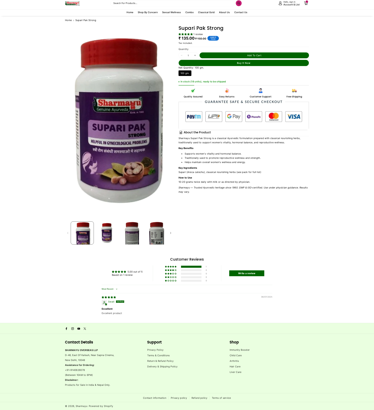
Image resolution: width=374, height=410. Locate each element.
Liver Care (235, 372)
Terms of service (221, 397)
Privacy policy (179, 397)
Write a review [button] (246, 273)
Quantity (183, 49)
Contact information (154, 397)
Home (68, 20)
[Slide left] (68, 233)
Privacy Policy (155, 349)
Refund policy (199, 397)
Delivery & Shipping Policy (162, 366)
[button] (306, 3)
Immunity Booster (240, 349)
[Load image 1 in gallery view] (82, 233)
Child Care (236, 355)
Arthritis (234, 360)
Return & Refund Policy (160, 360)
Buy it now (243, 62)
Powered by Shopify (101, 406)
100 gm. (184, 73)
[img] (109, 297)
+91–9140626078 (75, 370)
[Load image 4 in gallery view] (155, 233)
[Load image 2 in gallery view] (106, 233)
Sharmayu (82, 406)
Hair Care (235, 366)
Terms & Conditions (158, 355)
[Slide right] (170, 233)
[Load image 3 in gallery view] (131, 233)
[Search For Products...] (239, 3)
